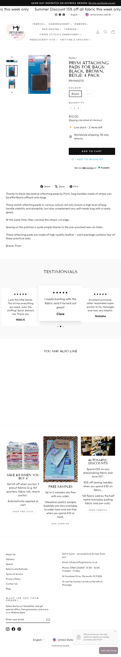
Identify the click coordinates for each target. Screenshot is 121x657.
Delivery (10, 559)
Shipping (73, 120)
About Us (10, 554)
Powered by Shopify (60, 645)
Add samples (60, 523)
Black (88, 93)
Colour (75, 87)
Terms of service (14, 574)
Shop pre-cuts (23, 511)
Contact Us (12, 583)
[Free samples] (60, 459)
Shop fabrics (98, 510)
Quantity (77, 102)
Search (9, 564)
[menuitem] (39, 24)
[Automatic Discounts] (98, 446)
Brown (75, 93)
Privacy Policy (13, 578)
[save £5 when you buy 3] (23, 453)
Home (72, 57)
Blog (8, 588)
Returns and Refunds (17, 569)
